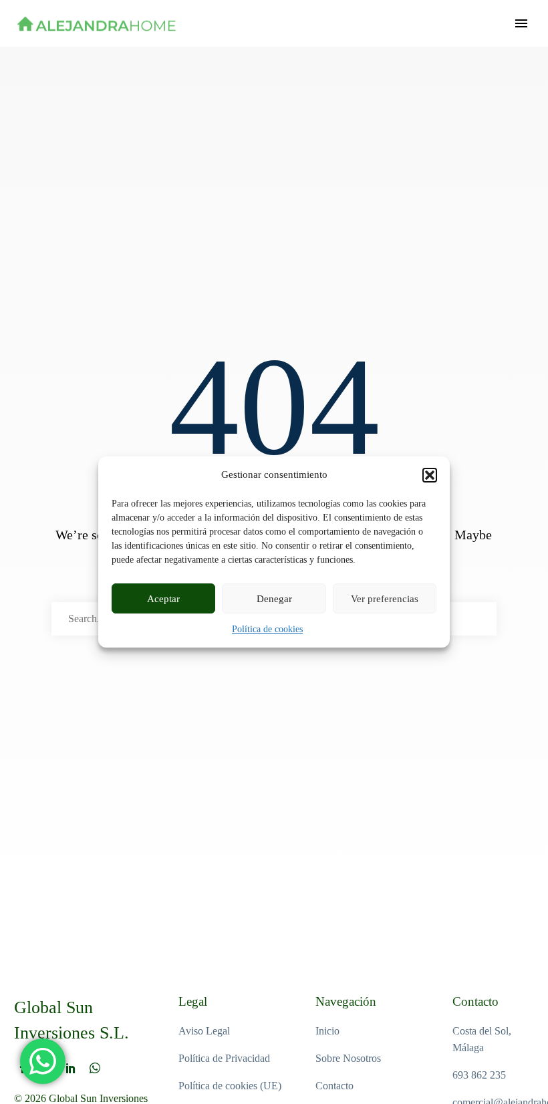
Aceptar (163, 598)
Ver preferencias (384, 598)
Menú (521, 23)
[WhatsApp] (95, 1068)
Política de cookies (267, 629)
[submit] (480, 619)
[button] (429, 475)
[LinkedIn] (70, 1068)
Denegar (274, 598)
